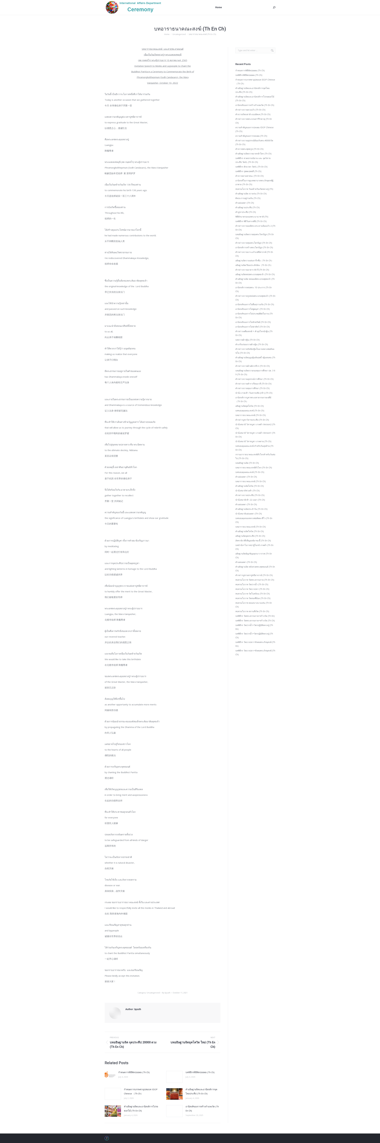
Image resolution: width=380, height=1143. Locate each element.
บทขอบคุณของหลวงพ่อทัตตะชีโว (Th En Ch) (253, 520)
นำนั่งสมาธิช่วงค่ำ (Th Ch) (247, 490)
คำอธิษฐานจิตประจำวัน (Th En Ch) (251, 509)
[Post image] (110, 1075)
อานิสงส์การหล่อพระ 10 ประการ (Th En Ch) (253, 289)
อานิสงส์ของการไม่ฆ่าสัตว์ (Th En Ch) (252, 326)
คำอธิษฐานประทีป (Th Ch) (247, 207)
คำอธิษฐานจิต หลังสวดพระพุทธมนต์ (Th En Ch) (255, 568)
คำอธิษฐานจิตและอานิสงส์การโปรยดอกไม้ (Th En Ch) (141, 1108)
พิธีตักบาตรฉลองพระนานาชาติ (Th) (251, 216)
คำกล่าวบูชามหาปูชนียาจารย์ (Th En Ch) (254, 575)
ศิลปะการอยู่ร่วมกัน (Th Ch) (248, 198)
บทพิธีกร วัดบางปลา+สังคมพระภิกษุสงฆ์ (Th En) (255, 644)
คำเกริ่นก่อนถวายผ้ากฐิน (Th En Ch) (251, 344)
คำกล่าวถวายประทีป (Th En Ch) (250, 495)
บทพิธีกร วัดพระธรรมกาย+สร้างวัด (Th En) (255, 615)
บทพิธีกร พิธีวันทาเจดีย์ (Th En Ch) (251, 221)
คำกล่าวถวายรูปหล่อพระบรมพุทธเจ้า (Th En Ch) (255, 297)
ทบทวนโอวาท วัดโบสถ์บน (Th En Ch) (252, 593)
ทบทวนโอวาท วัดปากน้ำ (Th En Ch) (251, 584)
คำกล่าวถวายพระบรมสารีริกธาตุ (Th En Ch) (253, 120)
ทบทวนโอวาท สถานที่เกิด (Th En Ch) (252, 611)
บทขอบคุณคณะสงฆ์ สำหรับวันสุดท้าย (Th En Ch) (254, 447)
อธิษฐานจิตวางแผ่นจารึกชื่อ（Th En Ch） (254, 260)
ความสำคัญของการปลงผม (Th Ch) (251, 135)
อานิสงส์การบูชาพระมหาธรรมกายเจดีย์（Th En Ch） (253, 399)
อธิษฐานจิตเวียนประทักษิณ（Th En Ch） (254, 265)
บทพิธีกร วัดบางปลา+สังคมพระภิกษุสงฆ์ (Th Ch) (255, 652)
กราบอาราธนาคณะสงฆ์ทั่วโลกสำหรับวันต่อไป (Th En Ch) (255, 456)
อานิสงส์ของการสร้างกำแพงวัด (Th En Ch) (202, 1108)
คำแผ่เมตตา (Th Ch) (244, 202)
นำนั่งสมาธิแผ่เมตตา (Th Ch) (248, 513)
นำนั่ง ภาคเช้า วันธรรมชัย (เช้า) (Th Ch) (253, 392)
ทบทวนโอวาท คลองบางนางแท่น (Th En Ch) (253, 604)
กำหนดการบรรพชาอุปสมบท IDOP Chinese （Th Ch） (140, 1091)
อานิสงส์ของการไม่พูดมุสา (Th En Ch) (252, 309)
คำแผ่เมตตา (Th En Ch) (246, 476)
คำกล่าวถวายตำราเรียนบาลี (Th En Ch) (253, 383)
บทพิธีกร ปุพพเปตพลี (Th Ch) (248, 171)
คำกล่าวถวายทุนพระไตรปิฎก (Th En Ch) (253, 242)
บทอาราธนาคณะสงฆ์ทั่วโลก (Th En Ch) (253, 467)
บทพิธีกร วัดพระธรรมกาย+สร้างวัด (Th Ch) (255, 620)
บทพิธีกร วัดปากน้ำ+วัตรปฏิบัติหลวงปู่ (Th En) (254, 627)
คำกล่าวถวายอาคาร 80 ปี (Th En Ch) (252, 269)
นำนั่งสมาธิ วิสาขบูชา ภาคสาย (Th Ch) (253, 441)
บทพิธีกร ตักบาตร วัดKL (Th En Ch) (251, 166)
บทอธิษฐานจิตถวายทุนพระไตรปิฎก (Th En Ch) (254, 236)
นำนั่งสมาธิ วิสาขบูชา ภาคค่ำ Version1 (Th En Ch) (255, 434)
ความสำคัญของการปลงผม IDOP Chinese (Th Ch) (254, 129)
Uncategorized (153, 992)
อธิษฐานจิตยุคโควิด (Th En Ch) (249, 405)
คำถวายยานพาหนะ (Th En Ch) (249, 175)
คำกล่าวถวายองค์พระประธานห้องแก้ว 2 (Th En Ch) (255, 227)
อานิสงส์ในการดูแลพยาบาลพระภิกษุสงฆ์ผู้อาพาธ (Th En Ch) (254, 182)
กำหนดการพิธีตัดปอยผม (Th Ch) (134, 1072)
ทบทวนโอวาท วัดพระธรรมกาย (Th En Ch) (254, 579)
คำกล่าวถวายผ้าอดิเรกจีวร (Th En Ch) (252, 365)
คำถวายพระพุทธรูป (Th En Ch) (249, 149)
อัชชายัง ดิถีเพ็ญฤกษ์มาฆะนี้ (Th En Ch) (253, 540)
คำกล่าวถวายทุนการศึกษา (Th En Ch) (252, 388)
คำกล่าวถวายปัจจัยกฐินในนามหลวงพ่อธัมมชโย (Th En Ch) (254, 351)
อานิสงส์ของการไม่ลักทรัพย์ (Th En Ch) (253, 322)
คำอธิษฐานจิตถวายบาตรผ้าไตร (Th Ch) (253, 153)
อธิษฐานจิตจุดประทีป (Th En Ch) (250, 535)
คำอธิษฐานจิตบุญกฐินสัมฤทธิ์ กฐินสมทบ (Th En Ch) (255, 359)
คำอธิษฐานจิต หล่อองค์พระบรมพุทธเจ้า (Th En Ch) (255, 280)
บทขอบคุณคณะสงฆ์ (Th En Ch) (249, 410)
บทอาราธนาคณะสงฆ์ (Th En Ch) (250, 415)
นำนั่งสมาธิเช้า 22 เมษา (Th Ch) (250, 499)
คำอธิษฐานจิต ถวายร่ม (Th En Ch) (251, 193)
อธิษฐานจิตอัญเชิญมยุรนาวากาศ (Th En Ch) (253, 555)
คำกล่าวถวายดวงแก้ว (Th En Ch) (250, 109)
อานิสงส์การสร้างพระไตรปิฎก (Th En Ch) (254, 247)
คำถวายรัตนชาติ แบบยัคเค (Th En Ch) (252, 114)
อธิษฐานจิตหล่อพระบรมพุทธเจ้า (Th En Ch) (255, 274)
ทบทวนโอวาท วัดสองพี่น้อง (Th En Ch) (252, 598)
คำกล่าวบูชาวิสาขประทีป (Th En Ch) (252, 419)
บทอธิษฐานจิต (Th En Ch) (247, 462)
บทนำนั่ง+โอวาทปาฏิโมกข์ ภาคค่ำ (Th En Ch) (254, 547)
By (166, 992)
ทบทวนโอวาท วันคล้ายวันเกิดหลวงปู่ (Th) (254, 189)
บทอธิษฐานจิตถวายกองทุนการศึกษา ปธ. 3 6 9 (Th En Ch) (255, 372)
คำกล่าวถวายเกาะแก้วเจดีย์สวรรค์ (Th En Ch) (254, 254)
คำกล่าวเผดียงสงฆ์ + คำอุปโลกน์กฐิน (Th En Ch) (254, 333)
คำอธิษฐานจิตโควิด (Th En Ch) (249, 486)
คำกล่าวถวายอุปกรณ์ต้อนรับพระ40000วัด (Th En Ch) (254, 142)
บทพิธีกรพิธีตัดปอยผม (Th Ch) (200, 1072)
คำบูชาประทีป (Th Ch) (245, 212)
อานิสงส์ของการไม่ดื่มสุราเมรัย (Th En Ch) (254, 304)
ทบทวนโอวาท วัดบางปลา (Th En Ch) (252, 589)
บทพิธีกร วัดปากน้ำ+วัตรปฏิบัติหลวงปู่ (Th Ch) (254, 635)
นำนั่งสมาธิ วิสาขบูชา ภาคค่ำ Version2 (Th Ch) (255, 426)
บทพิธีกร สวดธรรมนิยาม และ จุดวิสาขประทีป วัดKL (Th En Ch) (253, 160)
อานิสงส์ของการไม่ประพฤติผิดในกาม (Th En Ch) (254, 315)
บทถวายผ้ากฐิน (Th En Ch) (247, 339)
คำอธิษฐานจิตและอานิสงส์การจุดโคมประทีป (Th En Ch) (201, 1091)
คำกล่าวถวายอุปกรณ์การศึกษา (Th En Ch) (254, 379)
